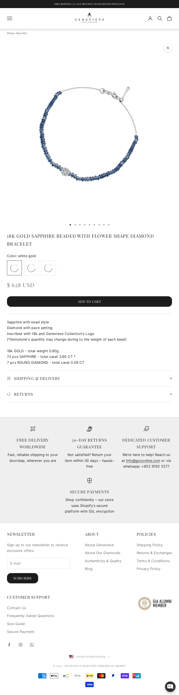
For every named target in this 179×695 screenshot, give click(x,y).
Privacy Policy (148, 569)
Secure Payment (20, 631)
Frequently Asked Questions (30, 616)
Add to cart (89, 301)
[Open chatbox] (170, 686)
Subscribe (22, 578)
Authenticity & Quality (103, 561)
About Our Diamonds (102, 553)
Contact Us (16, 608)
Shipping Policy (150, 545)
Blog (89, 569)
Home (11, 33)
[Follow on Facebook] (9, 645)
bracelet (21, 33)
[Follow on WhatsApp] (32, 645)
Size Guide (16, 624)
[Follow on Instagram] (20, 645)
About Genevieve (99, 545)
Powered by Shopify (112, 665)
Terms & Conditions (153, 561)
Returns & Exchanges (154, 553)
